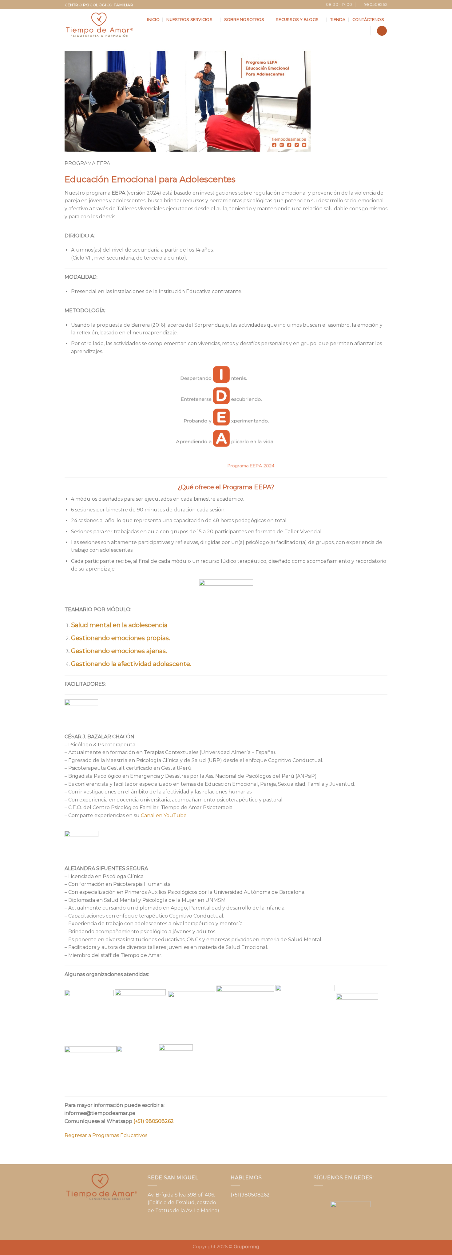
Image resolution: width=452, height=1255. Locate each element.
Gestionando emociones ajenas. (119, 651)
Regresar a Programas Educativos (106, 1135)
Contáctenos (368, 19)
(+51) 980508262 (153, 1121)
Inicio (153, 19)
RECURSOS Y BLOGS (297, 19)
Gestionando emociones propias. (120, 638)
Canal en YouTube (164, 815)
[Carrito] (382, 31)
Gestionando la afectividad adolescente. (131, 664)
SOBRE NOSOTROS (244, 19)
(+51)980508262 (250, 1195)
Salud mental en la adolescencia (119, 625)
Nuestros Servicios (189, 19)
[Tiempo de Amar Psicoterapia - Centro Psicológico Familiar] (99, 24)
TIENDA (338, 19)
